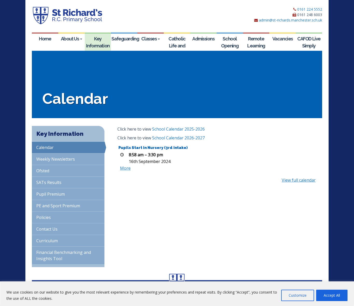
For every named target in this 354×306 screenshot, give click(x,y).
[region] (177, 293)
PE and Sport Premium (58, 206)
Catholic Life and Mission (177, 45)
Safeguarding (124, 38)
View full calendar (299, 180)
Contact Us (47, 229)
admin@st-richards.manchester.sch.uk (290, 20)
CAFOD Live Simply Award (309, 45)
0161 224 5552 (309, 9)
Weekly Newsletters (55, 159)
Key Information (97, 42)
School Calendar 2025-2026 (178, 129)
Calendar (45, 147)
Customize (298, 295)
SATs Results (48, 182)
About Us (70, 38)
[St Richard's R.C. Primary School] (67, 15)
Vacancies (282, 38)
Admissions (203, 38)
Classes (149, 38)
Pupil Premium (50, 194)
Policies (43, 217)
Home (45, 38)
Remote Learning (256, 42)
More (125, 168)
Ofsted (42, 171)
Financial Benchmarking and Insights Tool (63, 255)
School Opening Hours (229, 45)
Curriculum (47, 241)
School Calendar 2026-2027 (178, 138)
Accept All (332, 295)
